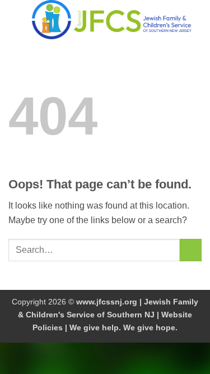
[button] (15, 19)
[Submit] (191, 250)
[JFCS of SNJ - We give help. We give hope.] (111, 19)
